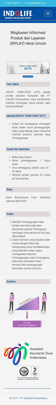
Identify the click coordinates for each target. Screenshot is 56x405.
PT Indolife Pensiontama (33, 398)
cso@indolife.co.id (36, 3)
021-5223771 (14, 3)
